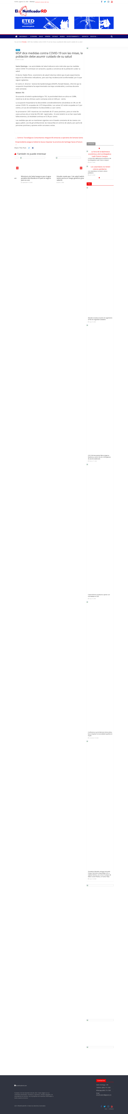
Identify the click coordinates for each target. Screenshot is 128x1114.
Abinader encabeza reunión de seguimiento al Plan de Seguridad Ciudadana (100, 318)
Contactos (111, 1109)
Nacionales (23, 36)
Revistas (93, 36)
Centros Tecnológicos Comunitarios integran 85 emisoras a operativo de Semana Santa (49, 138)
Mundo (62, 36)
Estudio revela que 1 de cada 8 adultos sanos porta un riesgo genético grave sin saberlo (65, 178)
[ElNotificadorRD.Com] (16, 36)
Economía (33, 36)
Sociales (55, 36)
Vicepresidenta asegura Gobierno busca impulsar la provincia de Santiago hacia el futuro (48, 143)
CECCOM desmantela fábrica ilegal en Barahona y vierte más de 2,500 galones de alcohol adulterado (99, 457)
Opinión (47, 36)
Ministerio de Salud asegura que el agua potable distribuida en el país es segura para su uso (29, 178)
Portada (24, 42)
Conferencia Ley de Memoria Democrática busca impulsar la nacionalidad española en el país (100, 733)
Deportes (85, 36)
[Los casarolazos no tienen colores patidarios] (100, 152)
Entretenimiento (73, 36)
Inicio (106, 1109)
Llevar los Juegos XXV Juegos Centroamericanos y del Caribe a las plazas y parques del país (100, 172)
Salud (41, 36)
